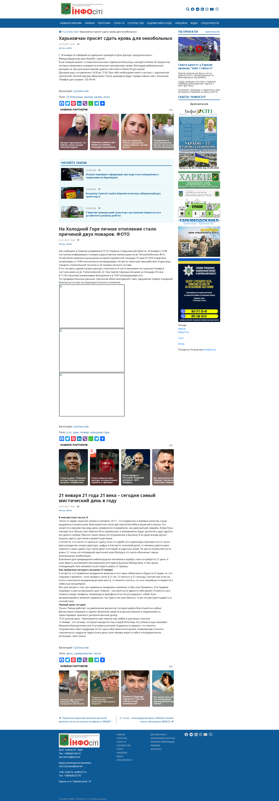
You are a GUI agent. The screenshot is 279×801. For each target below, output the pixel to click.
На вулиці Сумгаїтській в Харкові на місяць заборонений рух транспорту (123, 195)
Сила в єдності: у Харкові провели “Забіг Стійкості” (195, 66)
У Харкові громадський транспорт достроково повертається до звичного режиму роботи (123, 214)
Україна (90, 23)
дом (76, 432)
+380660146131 (72, 753)
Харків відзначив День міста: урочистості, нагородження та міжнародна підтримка (196, 75)
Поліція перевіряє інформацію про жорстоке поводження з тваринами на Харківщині (122, 176)
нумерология (83, 653)
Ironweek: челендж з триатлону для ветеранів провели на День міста (199, 91)
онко (106, 97)
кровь (98, 97)
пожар (84, 432)
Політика (104, 23)
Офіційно (181, 23)
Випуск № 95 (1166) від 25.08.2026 (199, 167)
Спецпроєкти (210, 23)
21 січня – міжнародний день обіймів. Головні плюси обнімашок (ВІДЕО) (147, 719)
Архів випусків (212, 32)
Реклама (155, 745)
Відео (194, 23)
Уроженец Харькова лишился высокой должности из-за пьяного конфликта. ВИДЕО (85, 719)
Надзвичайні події (159, 23)
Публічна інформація (163, 741)
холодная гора (99, 432)
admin (69, 48)
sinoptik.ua (209, 349)
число (97, 653)
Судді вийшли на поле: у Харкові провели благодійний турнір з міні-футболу (197, 84)
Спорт (120, 749)
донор (88, 97)
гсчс (69, 432)
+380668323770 (72, 775)
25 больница (74, 97)
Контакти (156, 749)
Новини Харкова (71, 23)
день (69, 653)
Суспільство (136, 23)
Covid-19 (119, 23)
